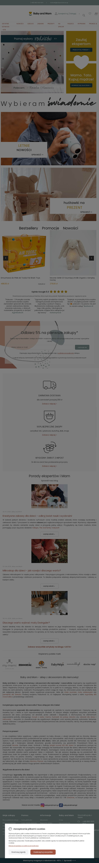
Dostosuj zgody (18, 852)
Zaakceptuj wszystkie (43, 852)
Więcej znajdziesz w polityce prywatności (24, 846)
